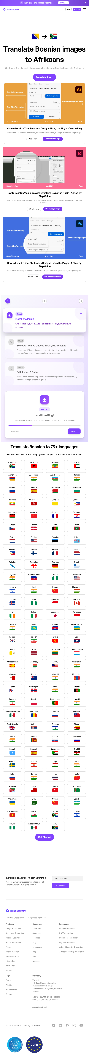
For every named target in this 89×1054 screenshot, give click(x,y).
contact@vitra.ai (39, 1007)
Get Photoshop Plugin (52, 277)
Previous (15, 431)
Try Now (62, 3)
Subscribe (60, 885)
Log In (68, 9)
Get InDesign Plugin (52, 209)
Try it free (77, 9)
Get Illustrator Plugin (52, 139)
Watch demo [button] (33, 139)
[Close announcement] (85, 2)
